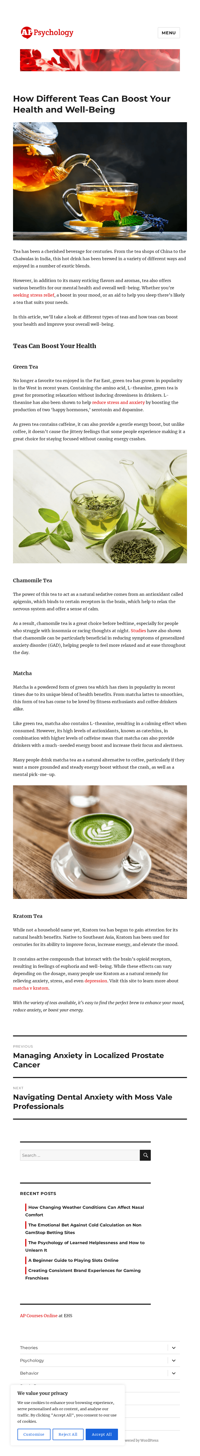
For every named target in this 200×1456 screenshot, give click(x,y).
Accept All (102, 1434)
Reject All (68, 1434)
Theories (29, 1347)
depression (96, 980)
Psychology (32, 1360)
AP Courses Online (39, 1315)
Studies (138, 630)
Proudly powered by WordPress (133, 1440)
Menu (169, 32)
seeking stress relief (33, 295)
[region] (67, 1415)
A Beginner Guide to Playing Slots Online (73, 1260)
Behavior (29, 1373)
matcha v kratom (30, 988)
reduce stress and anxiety (119, 402)
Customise (33, 1434)
